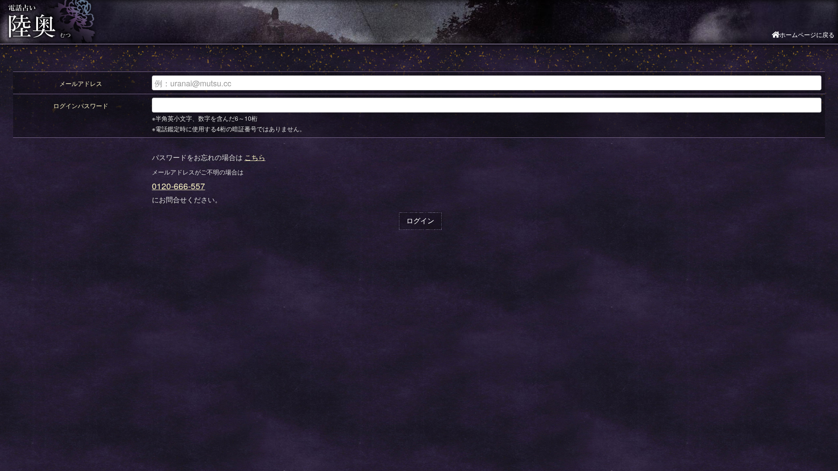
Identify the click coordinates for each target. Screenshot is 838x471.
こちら (254, 157)
